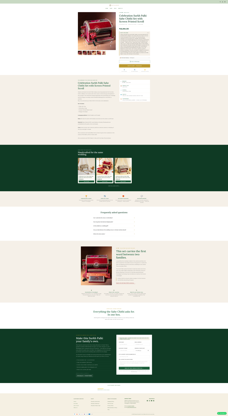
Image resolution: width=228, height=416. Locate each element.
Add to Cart (86, 181)
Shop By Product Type (95, 405)
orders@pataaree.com (131, 407)
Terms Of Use (110, 403)
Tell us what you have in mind (126, 359)
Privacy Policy (110, 405)
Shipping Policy (111, 401)
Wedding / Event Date (140, 348)
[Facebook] (147, 400)
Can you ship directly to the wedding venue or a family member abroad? (109, 229)
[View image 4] (94, 53)
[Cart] (225, 1)
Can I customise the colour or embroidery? (103, 217)
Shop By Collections (95, 403)
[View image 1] (80, 53)
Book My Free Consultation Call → (134, 368)
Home (75, 401)
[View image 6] (104, 53)
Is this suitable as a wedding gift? (100, 225)
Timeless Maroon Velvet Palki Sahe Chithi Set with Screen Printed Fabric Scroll (104, 177)
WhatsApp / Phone (123, 348)
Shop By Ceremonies (95, 401)
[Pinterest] (153, 400)
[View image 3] (89, 53)
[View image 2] (85, 53)
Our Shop (76, 403)
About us (75, 407)
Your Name (121, 342)
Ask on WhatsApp (135, 61)
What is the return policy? (99, 233)
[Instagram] (149, 400)
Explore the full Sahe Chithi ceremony (125, 283)
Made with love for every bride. (148, 414)
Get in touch (76, 405)
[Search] (220, 1)
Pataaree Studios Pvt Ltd (138, 414)
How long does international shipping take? (103, 221)
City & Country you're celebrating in (127, 354)
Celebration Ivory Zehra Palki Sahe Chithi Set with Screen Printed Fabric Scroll (86, 177)
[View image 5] (99, 53)
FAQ (108, 409)
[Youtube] (151, 400)
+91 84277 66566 (130, 405)
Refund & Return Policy (112, 407)
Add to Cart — (135, 65)
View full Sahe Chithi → (114, 185)
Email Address (138, 342)
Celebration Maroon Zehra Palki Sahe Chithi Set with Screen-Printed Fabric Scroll (123, 177)
